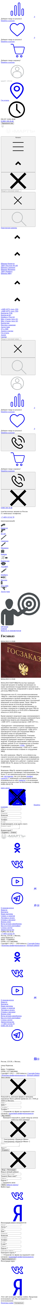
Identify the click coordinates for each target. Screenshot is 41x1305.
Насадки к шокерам (8, 325)
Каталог (18, 137)
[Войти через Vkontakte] (17, 1204)
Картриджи (5, 323)
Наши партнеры (7, 914)
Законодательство (7, 930)
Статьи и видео (6, 928)
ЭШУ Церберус (7, 271)
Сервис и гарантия (8, 916)
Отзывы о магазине (8, 920)
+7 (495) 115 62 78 (7, 517)
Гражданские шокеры (9, 228)
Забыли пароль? (12, 1185)
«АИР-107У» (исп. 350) (9, 311)
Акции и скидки (7, 331)
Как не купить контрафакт (11, 926)
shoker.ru (22, 780)
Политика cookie (7, 1303)
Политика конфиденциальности (14, 945)
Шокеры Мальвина (8, 269)
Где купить (5, 333)
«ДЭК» (22, 745)
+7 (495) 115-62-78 (7, 1024)
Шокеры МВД (6, 273)
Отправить (5, 832)
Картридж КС (6, 315)
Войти (4, 1185)
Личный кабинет (33, 945)
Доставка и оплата (8, 918)
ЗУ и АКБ (4, 329)
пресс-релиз (5, 788)
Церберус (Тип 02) (8, 317)
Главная (4, 629)
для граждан (8, 776)
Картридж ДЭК (6, 313)
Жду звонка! (6, 1115)
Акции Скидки (4, 336)
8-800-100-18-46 (7, 1026)
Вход (3, 1170)
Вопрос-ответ (6, 922)
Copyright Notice (34, 943)
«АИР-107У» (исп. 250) (9, 309)
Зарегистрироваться (8, 1259)
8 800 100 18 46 (6, 508)
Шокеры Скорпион (8, 267)
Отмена (13, 832)
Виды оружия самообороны (11, 924)
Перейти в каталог (8, 21)
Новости (4, 910)
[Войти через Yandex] (17, 1221)
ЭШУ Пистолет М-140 (9, 265)
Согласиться (19, 1303)
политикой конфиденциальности (21, 1113)
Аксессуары (5, 327)
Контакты (4, 912)
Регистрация (11, 1170)
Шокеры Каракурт (8, 263)
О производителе (7, 908)
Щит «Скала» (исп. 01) (9, 319)
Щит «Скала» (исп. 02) (9, 321)
